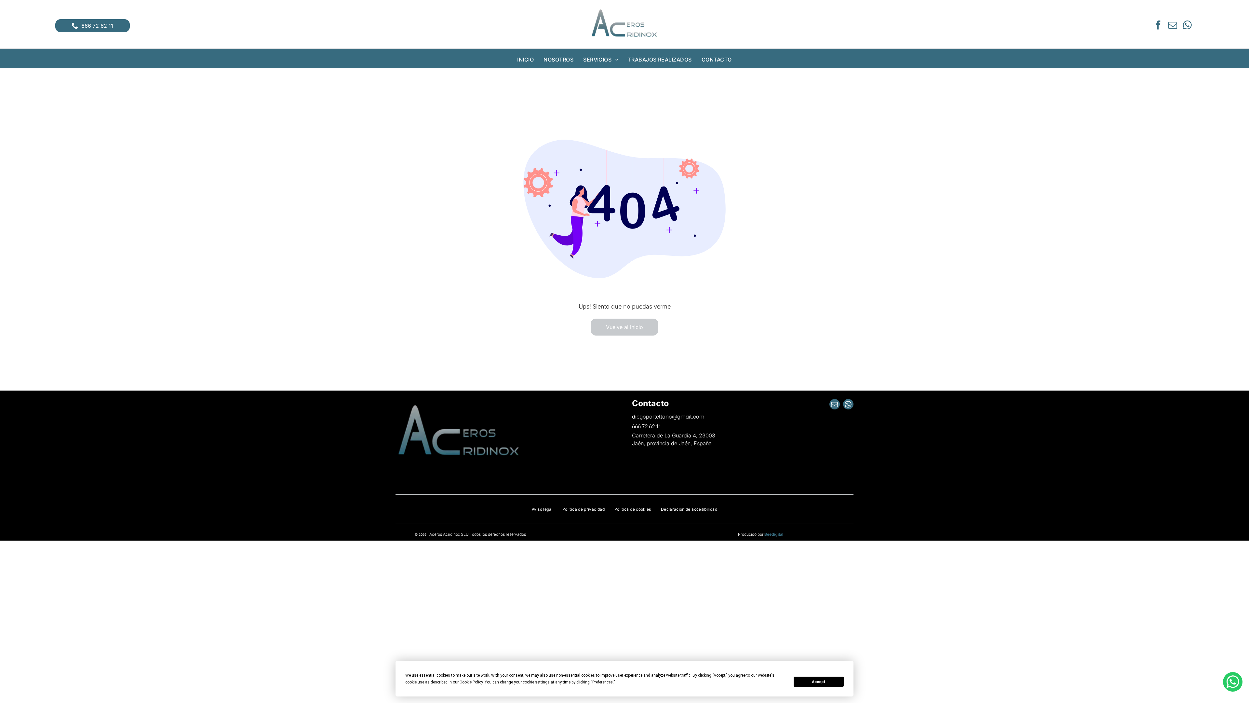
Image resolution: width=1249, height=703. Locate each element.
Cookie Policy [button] (471, 682)
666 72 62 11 (646, 426)
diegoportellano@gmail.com (668, 416)
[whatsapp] (1187, 26)
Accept (819, 682)
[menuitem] (525, 59)
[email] (1172, 26)
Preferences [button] (602, 682)
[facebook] (1157, 26)
